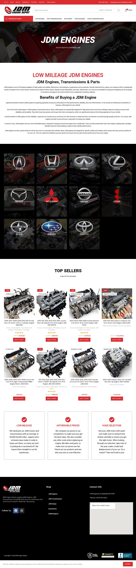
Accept (128, 564)
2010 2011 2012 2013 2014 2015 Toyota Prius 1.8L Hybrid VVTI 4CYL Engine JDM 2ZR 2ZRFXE (51, 323)
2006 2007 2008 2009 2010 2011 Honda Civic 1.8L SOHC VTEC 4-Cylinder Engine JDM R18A (19, 323)
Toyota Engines (47, 328)
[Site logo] (17, 10)
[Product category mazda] (19, 201)
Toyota (39, 328)
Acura (14, 387)
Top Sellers (26, 330)
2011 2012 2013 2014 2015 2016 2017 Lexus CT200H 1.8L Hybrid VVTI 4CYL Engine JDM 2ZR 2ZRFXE (51, 382)
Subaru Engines (113, 326)
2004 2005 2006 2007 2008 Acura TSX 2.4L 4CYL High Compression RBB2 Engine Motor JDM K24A (19, 382)
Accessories (52, 509)
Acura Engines (21, 387)
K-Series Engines (90, 328)
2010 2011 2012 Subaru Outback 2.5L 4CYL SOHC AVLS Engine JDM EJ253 (117, 322)
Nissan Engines (119, 384)
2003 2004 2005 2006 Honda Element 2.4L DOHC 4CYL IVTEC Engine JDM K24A (84, 323)
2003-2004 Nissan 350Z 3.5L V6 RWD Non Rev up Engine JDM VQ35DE (117, 381)
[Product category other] (117, 201)
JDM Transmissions (55, 499)
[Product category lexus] (117, 169)
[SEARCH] (118, 10)
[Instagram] (21, 510)
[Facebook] (15, 510)
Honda (8, 328)
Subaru (105, 326)
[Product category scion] (19, 234)
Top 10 (63, 328)
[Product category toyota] (84, 234)
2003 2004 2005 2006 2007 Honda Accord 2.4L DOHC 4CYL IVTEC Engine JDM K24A (84, 382)
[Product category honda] (52, 169)
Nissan (112, 384)
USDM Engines (53, 514)
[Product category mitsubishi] (52, 201)
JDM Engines (18, 330)
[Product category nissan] (84, 201)
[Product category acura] (19, 169)
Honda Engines (15, 328)
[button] (19, 340)
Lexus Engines (45, 387)
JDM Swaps (52, 504)
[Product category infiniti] (84, 169)
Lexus (38, 387)
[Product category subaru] (52, 234)
